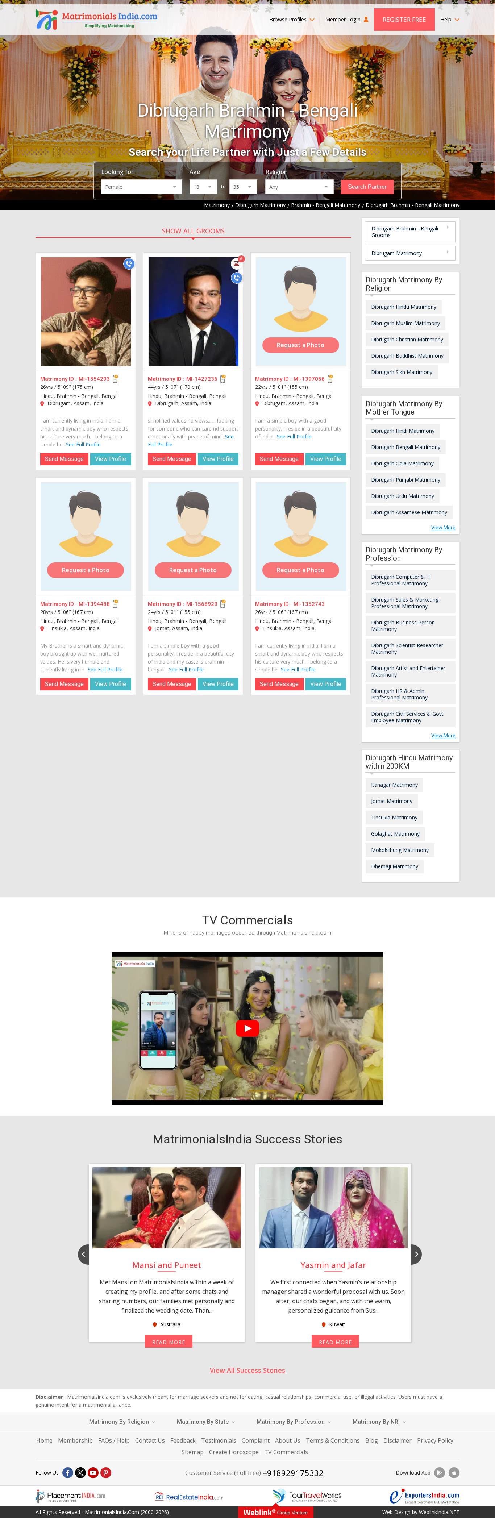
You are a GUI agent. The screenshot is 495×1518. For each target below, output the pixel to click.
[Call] (129, 264)
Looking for (117, 172)
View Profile (110, 459)
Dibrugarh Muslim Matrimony (405, 323)
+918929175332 (293, 1472)
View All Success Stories (247, 1370)
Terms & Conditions (333, 1440)
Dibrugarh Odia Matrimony (402, 463)
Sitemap (193, 1452)
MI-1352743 (309, 604)
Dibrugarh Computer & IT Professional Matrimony (401, 580)
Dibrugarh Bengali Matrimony (405, 447)
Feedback (183, 1440)
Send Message (64, 459)
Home (44, 1440)
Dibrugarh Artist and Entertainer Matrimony (408, 671)
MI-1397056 (309, 379)
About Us (287, 1440)
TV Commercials (286, 1452)
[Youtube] (93, 1472)
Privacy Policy (435, 1440)
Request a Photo (300, 345)
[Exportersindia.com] (424, 1496)
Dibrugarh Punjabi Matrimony (405, 479)
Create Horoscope (234, 1452)
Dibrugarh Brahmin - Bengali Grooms (404, 231)
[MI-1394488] (86, 536)
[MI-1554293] (86, 311)
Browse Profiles (288, 19)
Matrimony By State (203, 1421)
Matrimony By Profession (291, 1421)
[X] (80, 1472)
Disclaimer (397, 1440)
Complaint (256, 1440)
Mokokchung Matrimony (400, 850)
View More (443, 528)
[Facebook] (67, 1472)
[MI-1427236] (193, 311)
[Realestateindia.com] (188, 1496)
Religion (276, 172)
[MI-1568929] (193, 536)
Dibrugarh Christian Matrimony (407, 339)
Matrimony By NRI (377, 1421)
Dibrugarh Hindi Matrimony (402, 430)
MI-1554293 (94, 379)
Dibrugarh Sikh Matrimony (401, 372)
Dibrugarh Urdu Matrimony (402, 495)
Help (446, 19)
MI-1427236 (201, 379)
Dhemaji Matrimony (394, 866)
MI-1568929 (201, 604)
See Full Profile (83, 444)
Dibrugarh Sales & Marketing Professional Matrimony (404, 603)
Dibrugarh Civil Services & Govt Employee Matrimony (407, 717)
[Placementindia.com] (70, 1496)
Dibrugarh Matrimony (396, 253)
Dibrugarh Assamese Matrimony (409, 512)
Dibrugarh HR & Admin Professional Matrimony (399, 694)
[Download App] (439, 1472)
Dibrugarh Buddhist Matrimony (407, 355)
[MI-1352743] (301, 536)
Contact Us (150, 1440)
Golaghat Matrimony (395, 833)
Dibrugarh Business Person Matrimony (403, 625)
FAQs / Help (114, 1440)
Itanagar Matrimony (394, 784)
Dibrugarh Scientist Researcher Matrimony (407, 648)
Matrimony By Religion (119, 1421)
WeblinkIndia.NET (439, 1512)
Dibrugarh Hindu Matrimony (403, 306)
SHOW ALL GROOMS (193, 230)
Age (195, 172)
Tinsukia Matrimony (394, 817)
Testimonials (218, 1440)
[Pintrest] (105, 1472)
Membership (75, 1440)
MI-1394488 (94, 604)
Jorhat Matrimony (391, 801)
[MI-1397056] (301, 311)
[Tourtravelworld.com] (306, 1496)
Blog (371, 1440)
